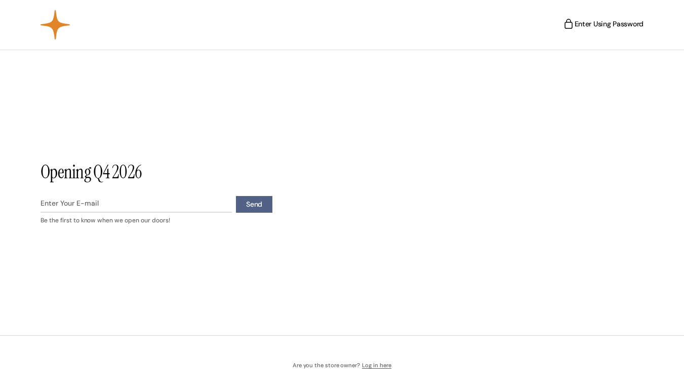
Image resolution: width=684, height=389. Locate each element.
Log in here (376, 365)
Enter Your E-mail (70, 203)
